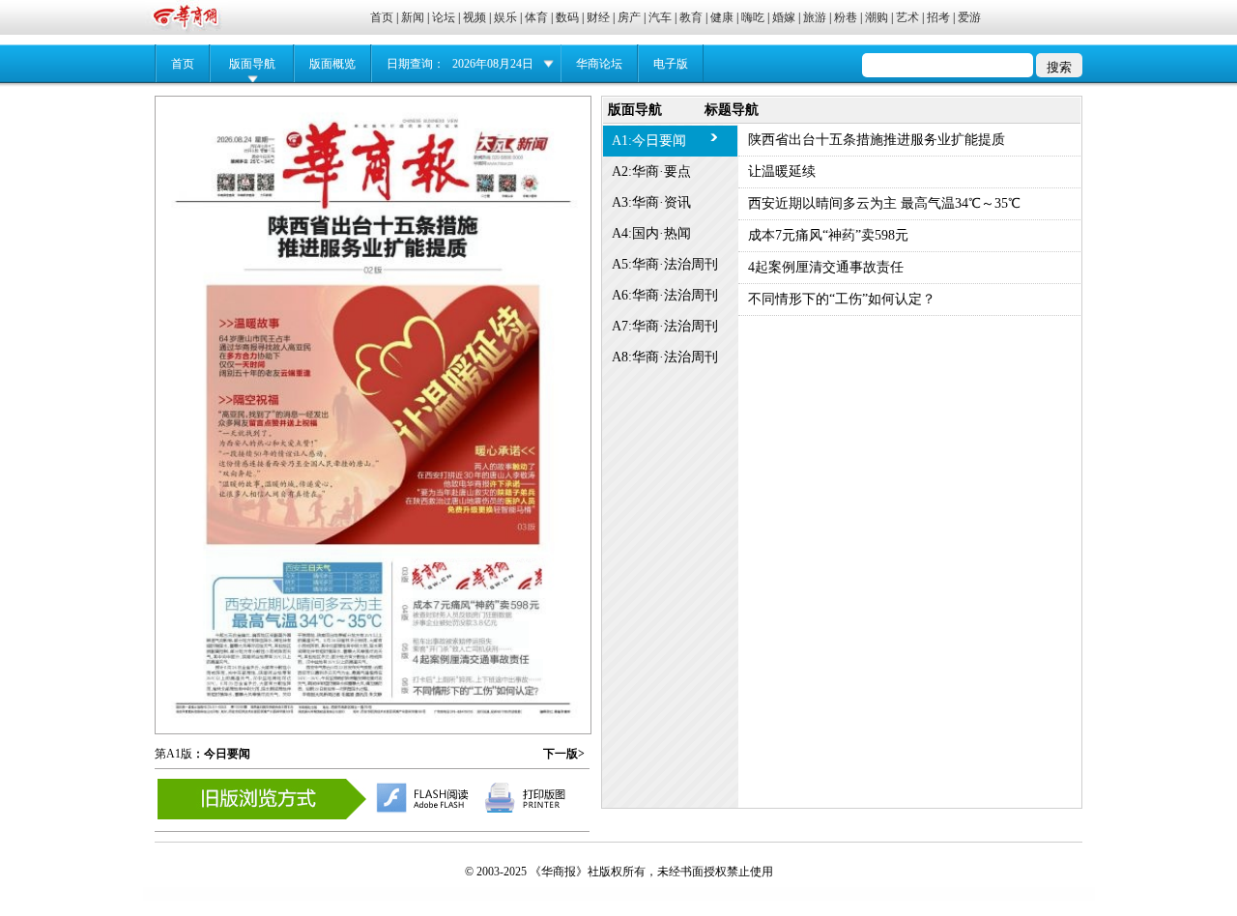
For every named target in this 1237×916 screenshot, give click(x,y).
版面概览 (332, 64)
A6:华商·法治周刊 (665, 295)
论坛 (443, 17)
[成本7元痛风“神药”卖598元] (476, 598)
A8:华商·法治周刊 (665, 357)
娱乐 (505, 17)
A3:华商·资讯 (651, 202)
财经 (598, 17)
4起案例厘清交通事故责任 (826, 267)
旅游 (814, 17)
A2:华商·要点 (651, 171)
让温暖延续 (782, 171)
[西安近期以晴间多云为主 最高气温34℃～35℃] (294, 614)
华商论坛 (599, 64)
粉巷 (845, 17)
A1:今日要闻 (649, 140)
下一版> (564, 753)
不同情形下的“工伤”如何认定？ (841, 299)
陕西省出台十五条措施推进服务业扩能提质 (876, 139)
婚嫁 (783, 17)
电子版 (670, 64)
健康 (722, 17)
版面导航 (252, 64)
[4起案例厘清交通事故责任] (471, 634)
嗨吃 (752, 17)
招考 (938, 17)
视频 (474, 17)
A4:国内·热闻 (651, 233)
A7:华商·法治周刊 (665, 326)
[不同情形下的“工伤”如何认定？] (478, 669)
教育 (691, 17)
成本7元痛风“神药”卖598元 (828, 235)
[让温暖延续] (376, 405)
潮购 (876, 17)
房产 (629, 17)
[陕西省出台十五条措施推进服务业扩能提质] (372, 233)
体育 (536, 17)
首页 (381, 17)
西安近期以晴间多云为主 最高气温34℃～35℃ (884, 203)
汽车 (660, 17)
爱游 (969, 17)
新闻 (412, 17)
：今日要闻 (221, 753)
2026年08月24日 (492, 64)
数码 (567, 17)
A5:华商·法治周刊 (665, 264)
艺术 (907, 17)
